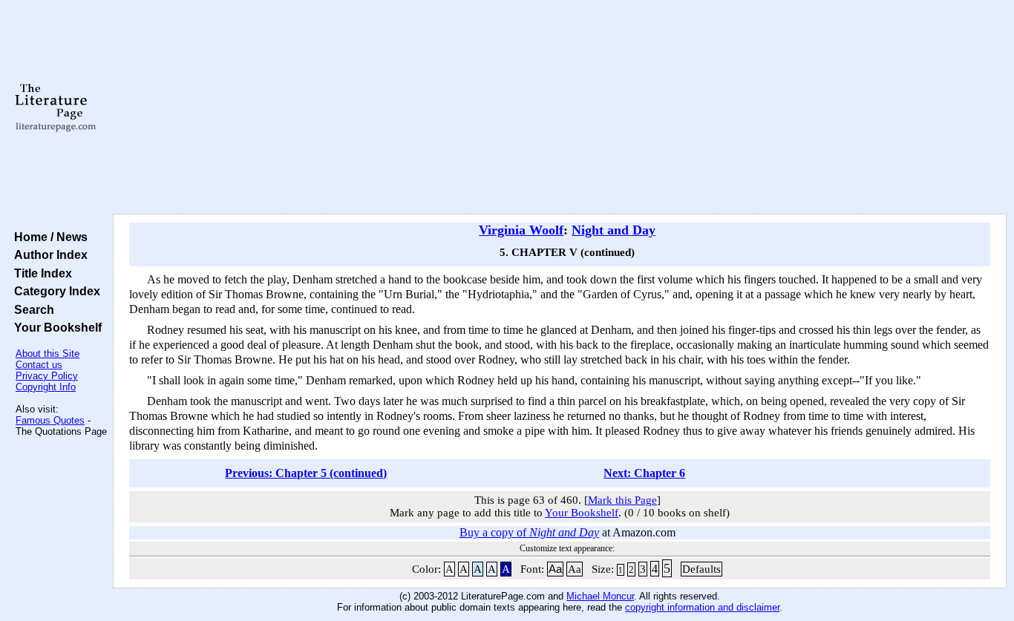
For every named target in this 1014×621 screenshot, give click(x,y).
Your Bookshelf (55, 327)
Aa (555, 569)
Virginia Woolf (521, 230)
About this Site (47, 353)
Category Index (54, 291)
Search (31, 309)
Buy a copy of (529, 532)
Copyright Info (46, 386)
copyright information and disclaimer (702, 607)
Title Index (40, 273)
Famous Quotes (50, 420)
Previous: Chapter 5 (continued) (306, 473)
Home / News (48, 236)
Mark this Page (622, 500)
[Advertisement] (560, 107)
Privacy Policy (47, 375)
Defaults (701, 569)
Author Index (48, 254)
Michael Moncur (600, 596)
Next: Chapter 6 (644, 473)
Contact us (39, 364)
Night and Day (613, 230)
